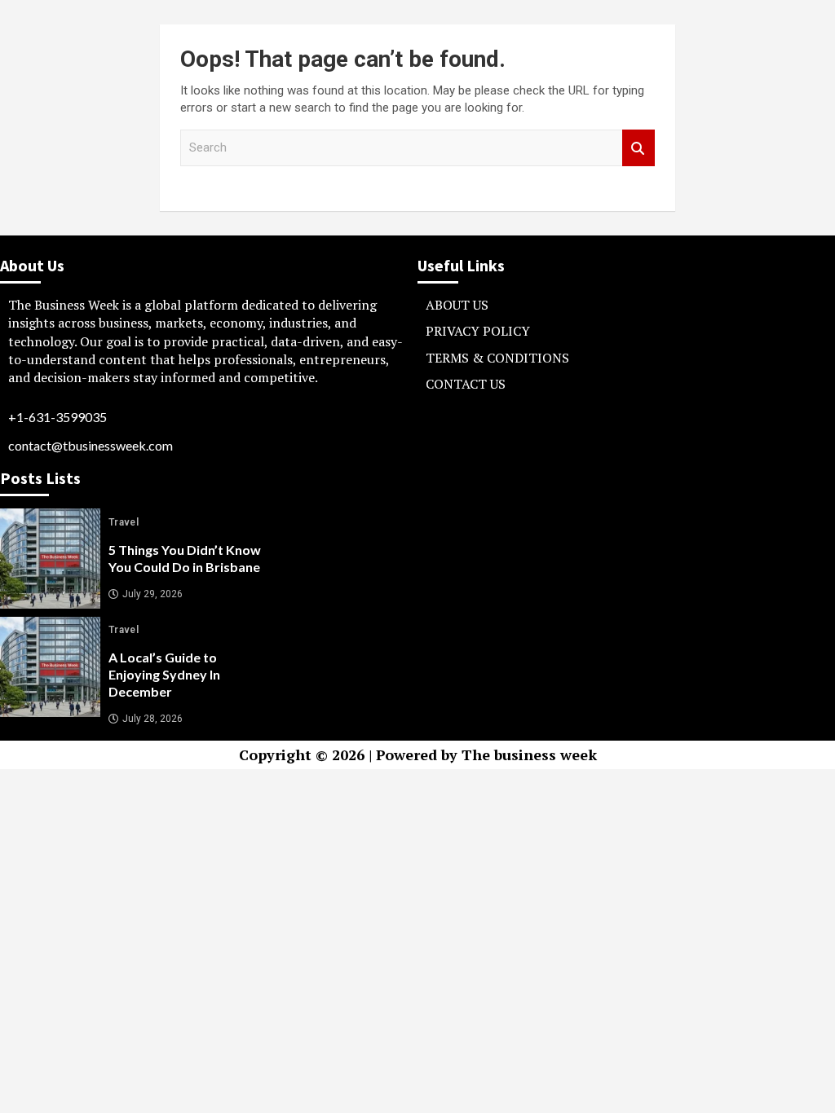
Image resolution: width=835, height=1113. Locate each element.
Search (638, 148)
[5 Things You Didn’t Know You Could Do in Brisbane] (50, 558)
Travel (123, 522)
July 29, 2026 (152, 594)
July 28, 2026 (152, 719)
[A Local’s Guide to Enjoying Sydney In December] (50, 667)
